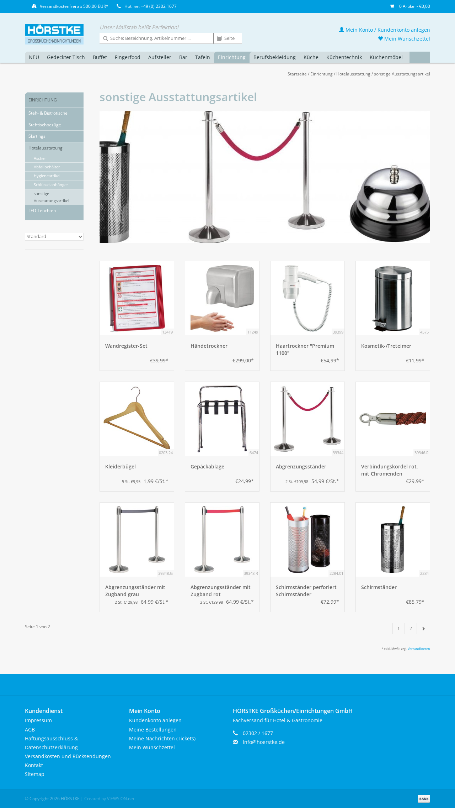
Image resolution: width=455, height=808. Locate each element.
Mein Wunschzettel (406, 38)
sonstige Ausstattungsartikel (402, 74)
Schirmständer (379, 587)
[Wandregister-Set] (137, 298)
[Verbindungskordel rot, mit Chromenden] (393, 419)
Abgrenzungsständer (301, 466)
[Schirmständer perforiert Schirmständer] (307, 540)
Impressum (38, 720)
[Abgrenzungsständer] (307, 419)
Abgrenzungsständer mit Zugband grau (135, 591)
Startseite (297, 74)
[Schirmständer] (393, 540)
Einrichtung (232, 57)
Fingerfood (127, 57)
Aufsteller (159, 57)
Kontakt (34, 765)
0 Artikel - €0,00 (414, 6)
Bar (183, 57)
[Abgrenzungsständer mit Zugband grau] (137, 540)
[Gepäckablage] (222, 419)
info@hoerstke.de (264, 742)
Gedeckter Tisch (66, 57)
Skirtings (37, 136)
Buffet (100, 57)
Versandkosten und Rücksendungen (68, 756)
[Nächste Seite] (423, 628)
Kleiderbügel (120, 466)
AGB (30, 729)
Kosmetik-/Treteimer (386, 345)
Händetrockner (209, 345)
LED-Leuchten (42, 211)
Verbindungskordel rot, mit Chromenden (389, 470)
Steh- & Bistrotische (48, 113)
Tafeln (202, 57)
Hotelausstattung (353, 74)
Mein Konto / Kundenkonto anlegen (387, 29)
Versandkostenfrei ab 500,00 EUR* (74, 6)
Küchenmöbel (386, 57)
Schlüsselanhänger (51, 184)
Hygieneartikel (47, 175)
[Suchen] (103, 39)
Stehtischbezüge (44, 125)
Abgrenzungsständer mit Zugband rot (221, 591)
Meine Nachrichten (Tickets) (162, 738)
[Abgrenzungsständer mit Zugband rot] (222, 540)
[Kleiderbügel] (137, 419)
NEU (34, 57)
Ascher (40, 158)
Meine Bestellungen (153, 729)
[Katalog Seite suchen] (216, 39)
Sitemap (34, 774)
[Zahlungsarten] (422, 798)
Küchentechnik (344, 57)
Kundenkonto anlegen (155, 720)
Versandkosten (419, 648)
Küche (311, 57)
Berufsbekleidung (274, 57)
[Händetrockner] (222, 298)
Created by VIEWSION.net (109, 799)
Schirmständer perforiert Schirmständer (306, 591)
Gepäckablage (207, 466)
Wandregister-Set (126, 345)
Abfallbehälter (47, 166)
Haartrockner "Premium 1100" (305, 349)
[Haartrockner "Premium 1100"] (307, 298)
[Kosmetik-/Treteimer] (393, 298)
